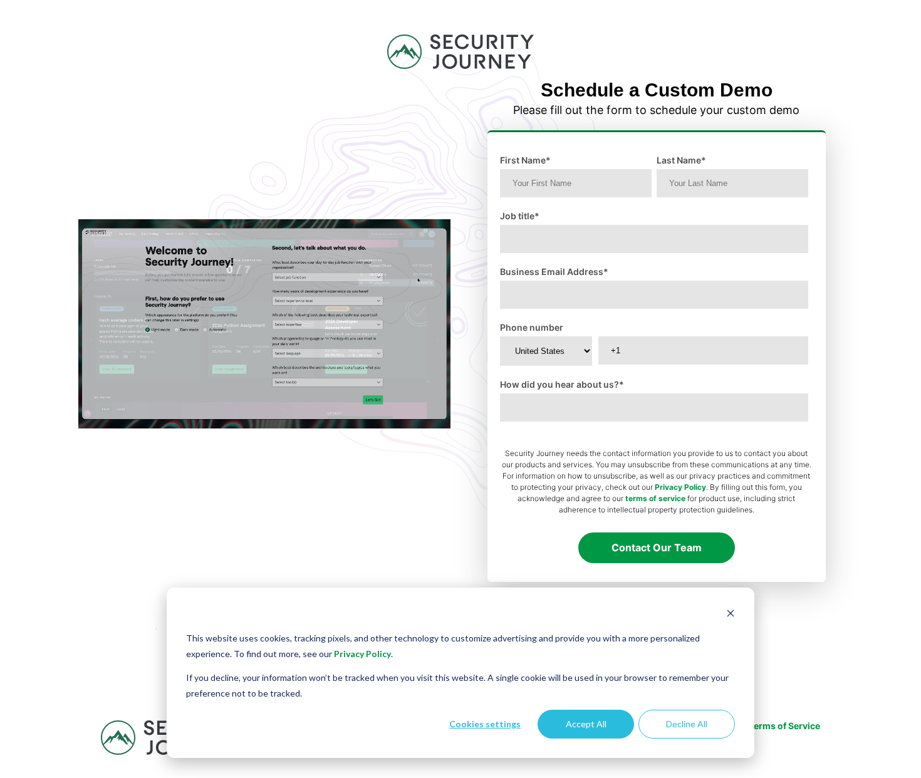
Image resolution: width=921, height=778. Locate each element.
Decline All (686, 723)
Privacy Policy (362, 653)
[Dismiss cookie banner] (730, 615)
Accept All (586, 723)
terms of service (655, 498)
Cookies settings (485, 723)
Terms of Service (784, 725)
